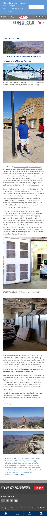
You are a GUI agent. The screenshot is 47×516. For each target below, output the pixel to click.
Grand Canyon (22, 468)
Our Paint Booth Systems (17, 34)
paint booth (32, 468)
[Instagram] (45, 16)
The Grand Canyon (26, 472)
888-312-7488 (8, 17)
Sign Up (39, 488)
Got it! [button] (36, 7)
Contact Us (42, 34)
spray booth (19, 470)
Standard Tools (29, 458)
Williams (7, 474)
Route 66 (11, 470)
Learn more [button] (7, 11)
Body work (22, 463)
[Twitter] (39, 16)
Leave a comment (18, 474)
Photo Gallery (32, 34)
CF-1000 (28, 463)
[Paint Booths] (23, 23)
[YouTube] (42, 16)
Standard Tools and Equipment (20, 461)
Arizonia (7, 463)
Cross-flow (17, 465)
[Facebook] (36, 16)
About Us (4, 34)
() (42, 22)
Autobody (14, 463)
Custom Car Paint (27, 465)
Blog (23, 37)
